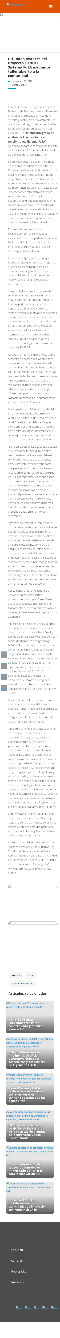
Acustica (16, 975)
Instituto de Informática (22, 983)
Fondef (31, 975)
